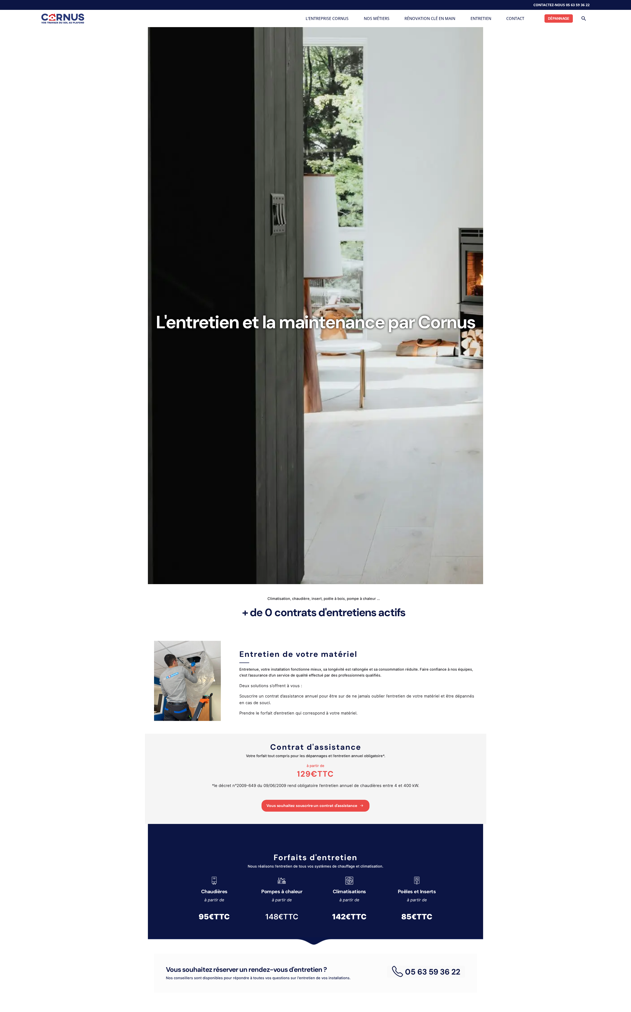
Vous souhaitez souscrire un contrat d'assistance (311, 805)
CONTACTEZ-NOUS (549, 4)
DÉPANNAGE (558, 18)
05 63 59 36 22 (578, 4)
